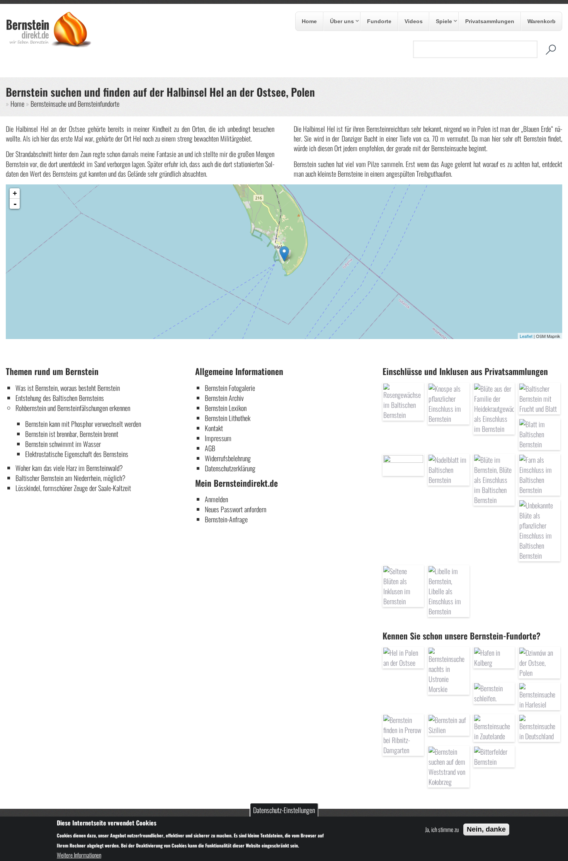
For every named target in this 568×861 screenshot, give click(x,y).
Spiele (441, 21)
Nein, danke (486, 829)
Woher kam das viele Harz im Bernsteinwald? (69, 468)
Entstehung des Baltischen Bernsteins (59, 398)
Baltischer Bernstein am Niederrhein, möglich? (70, 478)
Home (309, 21)
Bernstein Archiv (224, 398)
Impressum (218, 438)
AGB (210, 448)
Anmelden (216, 499)
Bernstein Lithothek (227, 418)
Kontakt (214, 428)
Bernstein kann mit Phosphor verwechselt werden (83, 424)
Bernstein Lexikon (226, 408)
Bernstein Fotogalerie (230, 388)
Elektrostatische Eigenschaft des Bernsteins (76, 454)
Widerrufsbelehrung (228, 458)
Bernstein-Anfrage (226, 519)
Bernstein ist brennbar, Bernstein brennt (71, 434)
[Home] (49, 45)
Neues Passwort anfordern (235, 509)
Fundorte (379, 21)
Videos (414, 21)
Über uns (339, 21)
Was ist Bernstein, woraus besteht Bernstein (67, 388)
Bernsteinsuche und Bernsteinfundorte (75, 104)
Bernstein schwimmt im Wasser (63, 444)
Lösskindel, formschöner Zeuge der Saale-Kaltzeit (73, 488)
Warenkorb (541, 21)
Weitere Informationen (79, 854)
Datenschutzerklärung (230, 468)
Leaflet (526, 336)
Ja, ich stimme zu (442, 829)
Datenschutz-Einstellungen (284, 810)
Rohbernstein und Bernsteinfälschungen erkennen (72, 408)
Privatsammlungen (489, 21)
